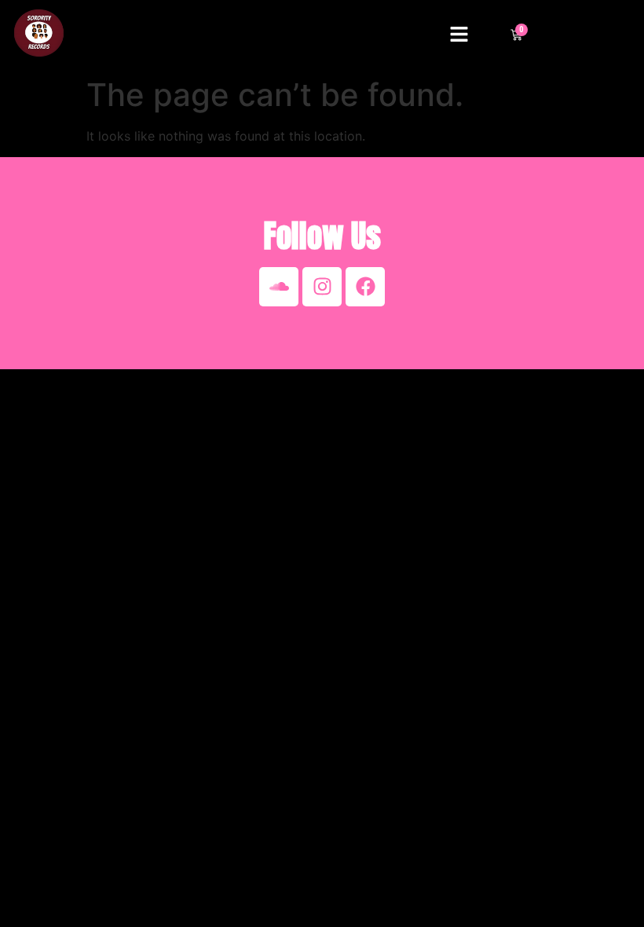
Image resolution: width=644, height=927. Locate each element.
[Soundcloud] (278, 286)
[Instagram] (322, 286)
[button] (459, 35)
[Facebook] (365, 286)
